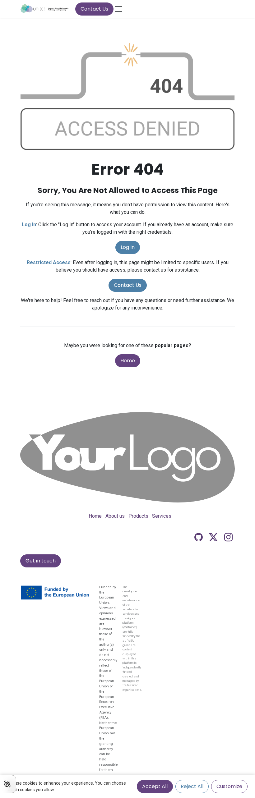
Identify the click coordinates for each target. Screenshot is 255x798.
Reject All (192, 786)
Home (127, 360)
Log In (128, 247)
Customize (229, 786)
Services (161, 516)
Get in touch (41, 560)
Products (138, 516)
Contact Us (94, 8)
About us (115, 516)
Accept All (155, 786)
